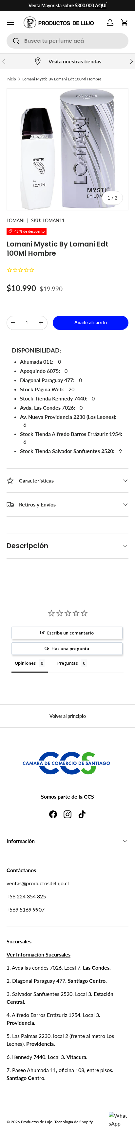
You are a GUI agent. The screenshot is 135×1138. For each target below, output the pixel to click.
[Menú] (10, 22)
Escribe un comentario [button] (70, 633)
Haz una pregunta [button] (70, 649)
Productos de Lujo (36, 1121)
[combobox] (67, 41)
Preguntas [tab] (67, 663)
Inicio (11, 78)
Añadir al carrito (90, 322)
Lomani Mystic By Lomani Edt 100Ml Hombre (61, 78)
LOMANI (16, 220)
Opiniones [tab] (25, 663)
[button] (124, 22)
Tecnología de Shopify (73, 1121)
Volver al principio (67, 716)
